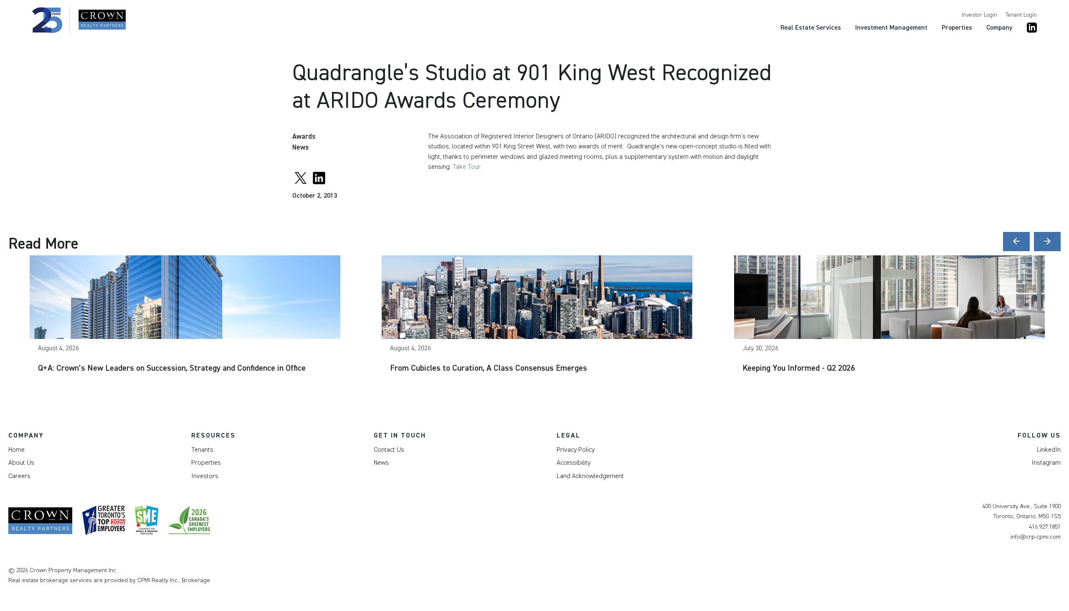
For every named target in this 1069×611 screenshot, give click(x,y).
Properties (206, 462)
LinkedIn (1049, 450)
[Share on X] (300, 177)
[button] (1016, 241)
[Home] (79, 19)
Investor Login (979, 15)
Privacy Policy (576, 450)
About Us (21, 462)
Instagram (1046, 462)
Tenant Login (1021, 15)
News (381, 462)
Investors (204, 476)
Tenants (202, 450)
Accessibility (573, 462)
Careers (19, 476)
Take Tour (467, 167)
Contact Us (389, 450)
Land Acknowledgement (590, 476)
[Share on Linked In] (319, 177)
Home (16, 450)
